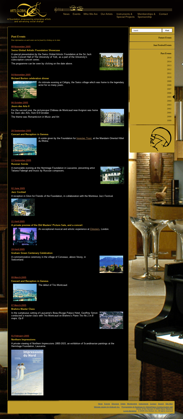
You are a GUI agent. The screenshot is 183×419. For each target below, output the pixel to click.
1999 (169, 120)
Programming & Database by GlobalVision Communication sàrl (147, 407)
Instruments (143, 404)
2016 (169, 57)
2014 (169, 61)
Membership (132, 404)
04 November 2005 (21, 75)
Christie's (95, 229)
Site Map (169, 404)
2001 (169, 113)
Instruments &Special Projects (126, 15)
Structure (115, 404)
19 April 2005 (18, 249)
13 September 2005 (21, 160)
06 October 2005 (19, 103)
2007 (169, 89)
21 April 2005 (18, 221)
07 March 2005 (18, 305)
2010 (169, 77)
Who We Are (90, 14)
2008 (169, 85)
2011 (169, 73)
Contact (163, 14)
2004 (169, 101)
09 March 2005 (18, 277)
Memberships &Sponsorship (146, 15)
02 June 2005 (18, 188)
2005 (169, 97)
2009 (169, 81)
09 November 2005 (21, 47)
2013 (169, 65)
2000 (169, 116)
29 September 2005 (21, 131)
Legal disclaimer (130, 411)
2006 (169, 93)
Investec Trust (84, 138)
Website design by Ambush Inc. (107, 407)
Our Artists (107, 14)
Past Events (166, 53)
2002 (169, 109)
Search (161, 404)
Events (76, 14)
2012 (169, 69)
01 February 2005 (20, 336)
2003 (169, 105)
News (66, 14)
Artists (122, 404)
